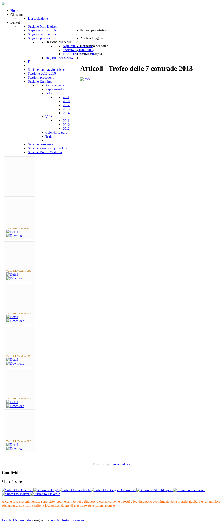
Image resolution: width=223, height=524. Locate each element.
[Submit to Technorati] (189, 490)
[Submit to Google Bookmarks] (113, 490)
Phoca (114, 464)
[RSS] (85, 79)
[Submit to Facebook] (75, 490)
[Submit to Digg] (46, 490)
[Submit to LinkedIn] (45, 494)
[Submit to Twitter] (16, 494)
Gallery (125, 464)
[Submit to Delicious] (17, 490)
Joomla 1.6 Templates (17, 520)
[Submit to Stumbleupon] (154, 490)
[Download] (15, 236)
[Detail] (12, 232)
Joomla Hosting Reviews (67, 520)
